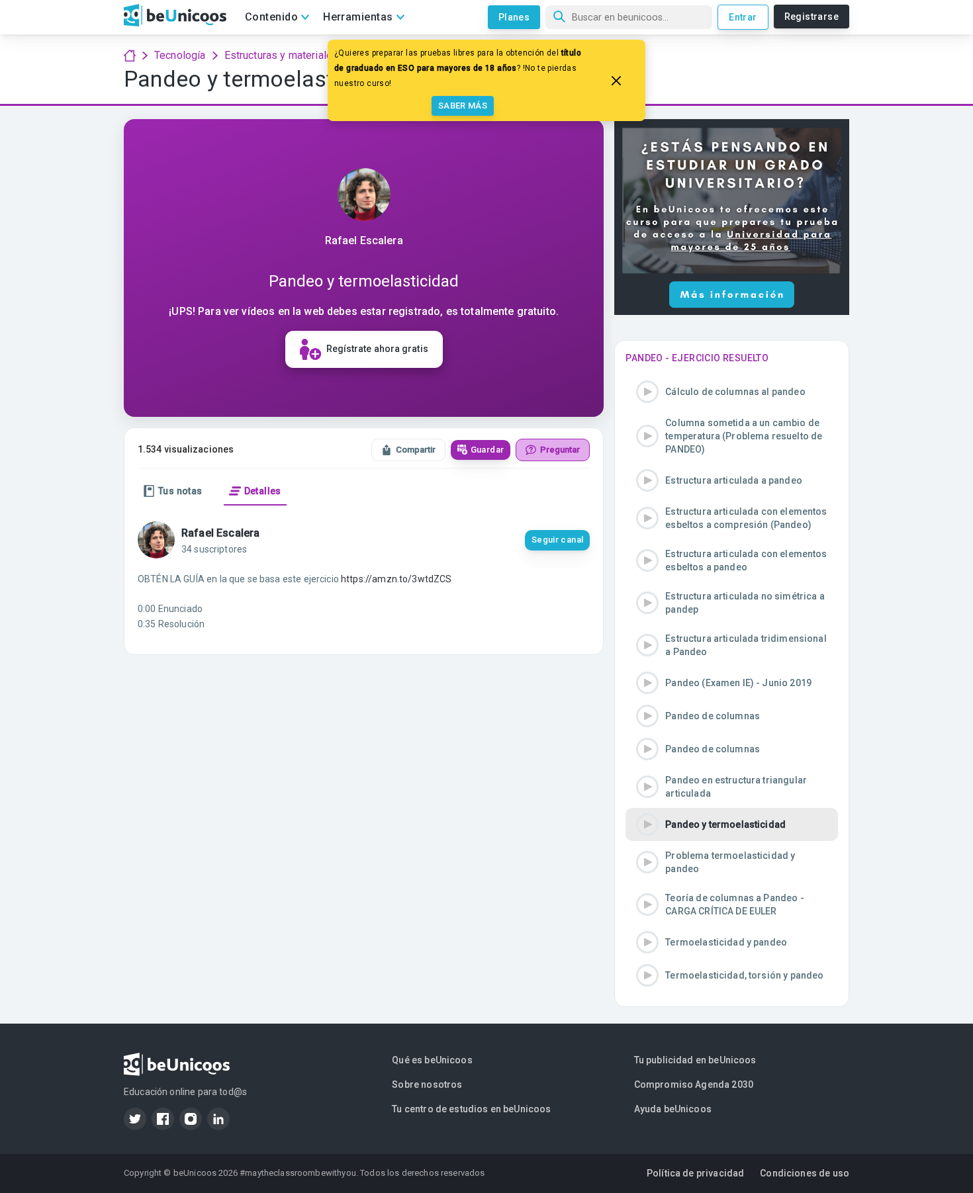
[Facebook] (163, 1119)
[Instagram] (190, 1119)
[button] (732, 391)
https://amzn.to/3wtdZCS (396, 579)
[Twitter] (135, 1119)
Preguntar (560, 450)
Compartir (416, 450)
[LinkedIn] (218, 1119)
